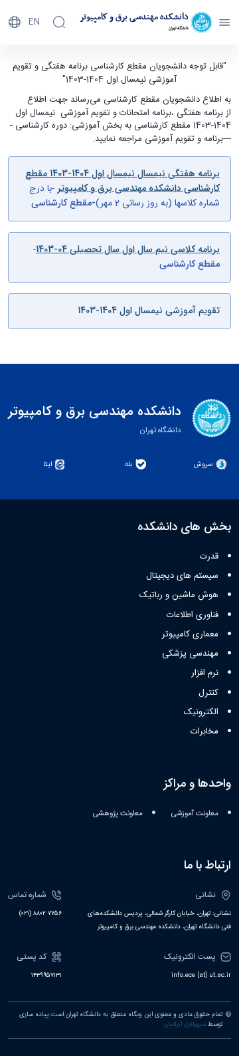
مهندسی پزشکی (190, 653)
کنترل (208, 693)
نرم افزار (204, 673)
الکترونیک (201, 712)
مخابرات (204, 731)
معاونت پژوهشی (118, 813)
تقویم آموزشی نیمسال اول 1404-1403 (149, 310)
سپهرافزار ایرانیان (185, 1024)
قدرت (209, 556)
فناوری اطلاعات (192, 615)
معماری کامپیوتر (190, 634)
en (34, 22)
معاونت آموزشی (194, 813)
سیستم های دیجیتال (182, 576)
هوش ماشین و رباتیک (178, 595)
